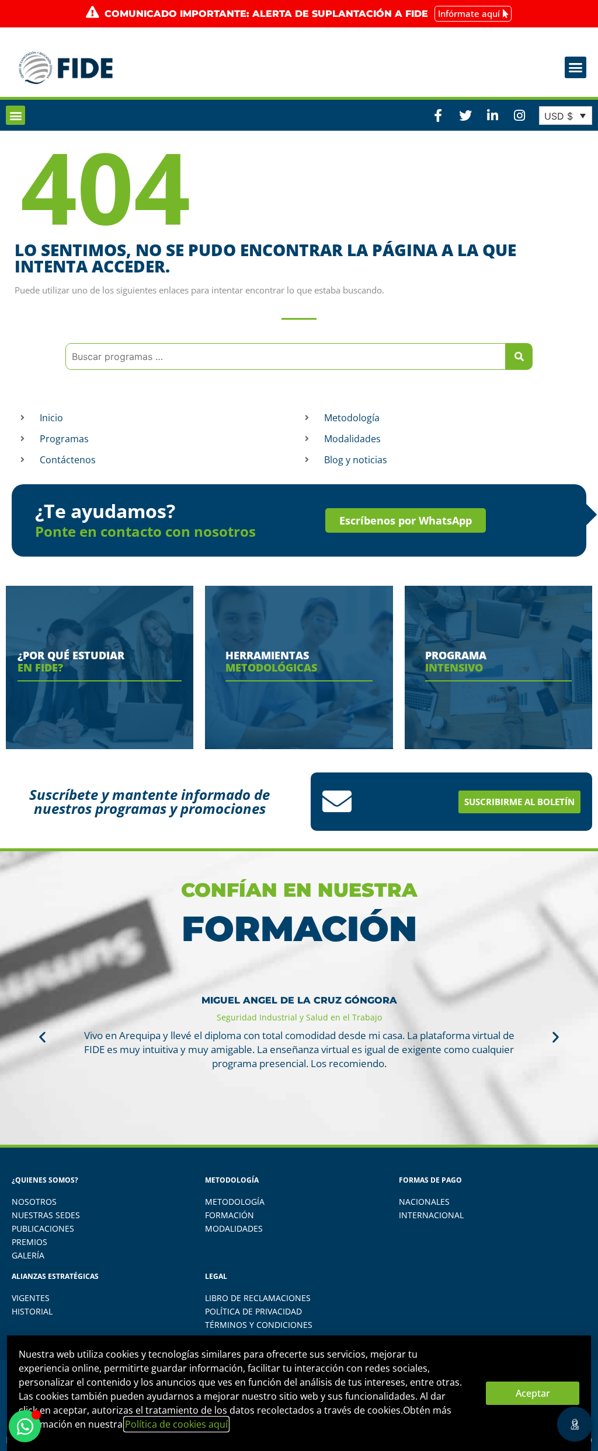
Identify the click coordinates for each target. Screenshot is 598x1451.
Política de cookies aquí (176, 1424)
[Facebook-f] (438, 115)
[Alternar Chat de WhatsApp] (25, 1426)
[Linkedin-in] (492, 115)
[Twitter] (464, 115)
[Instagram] (519, 115)
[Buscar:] (285, 356)
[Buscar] (519, 356)
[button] (576, 68)
